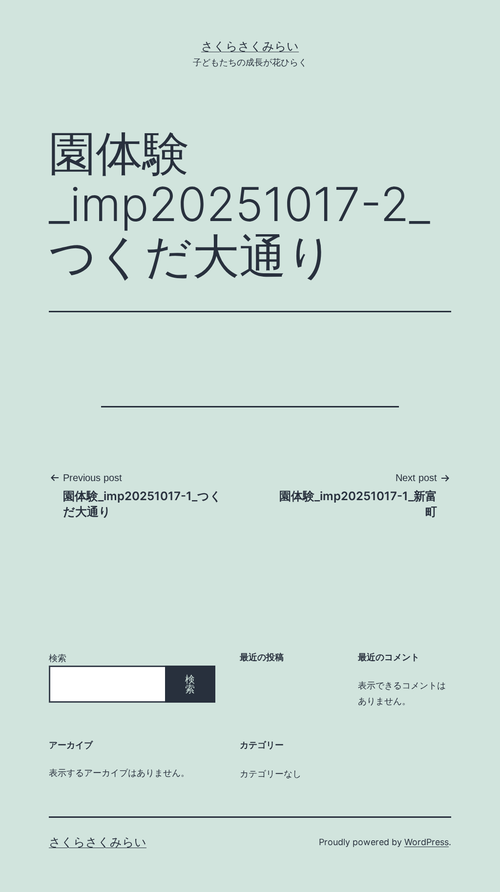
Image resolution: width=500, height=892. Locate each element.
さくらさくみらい (250, 46)
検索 (57, 658)
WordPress (426, 842)
